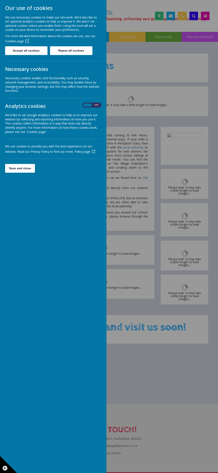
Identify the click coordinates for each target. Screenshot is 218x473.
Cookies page (14, 41)
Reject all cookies (71, 50)
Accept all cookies (26, 50)
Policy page (82, 152)
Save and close (20, 168)
